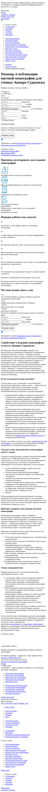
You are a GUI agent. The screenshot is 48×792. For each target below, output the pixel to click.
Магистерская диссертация (15, 45)
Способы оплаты (11, 721)
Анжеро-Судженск (8, 15)
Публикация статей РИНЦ (15, 687)
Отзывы (8, 31)
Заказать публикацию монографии (14, 662)
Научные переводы (12, 693)
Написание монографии (10, 151)
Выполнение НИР (8, 153)
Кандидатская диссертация (15, 57)
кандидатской (15, 624)
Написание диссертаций (14, 676)
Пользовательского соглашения (28, 143)
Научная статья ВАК (13, 51)
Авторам (8, 33)
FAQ (7, 717)
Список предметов (12, 723)
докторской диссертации (33, 624)
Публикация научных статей (16, 55)
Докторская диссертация (14, 59)
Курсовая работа (11, 41)
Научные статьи (11, 49)
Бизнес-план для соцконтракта (17, 47)
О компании (10, 27)
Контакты (9, 35)
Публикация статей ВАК (14, 689)
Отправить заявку (8, 135)
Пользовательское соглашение (16, 737)
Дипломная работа (12, 39)
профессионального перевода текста (29, 435)
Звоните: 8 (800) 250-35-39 (11, 658)
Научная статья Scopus (13, 53)
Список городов (11, 725)
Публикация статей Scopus (15, 691)
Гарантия (8, 29)
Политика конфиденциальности (17, 735)
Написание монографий (14, 674)
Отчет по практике (12, 43)
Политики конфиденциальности (13, 145)
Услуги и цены (11, 711)
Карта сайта (9, 707)
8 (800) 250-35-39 (7, 17)
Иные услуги (10, 61)
